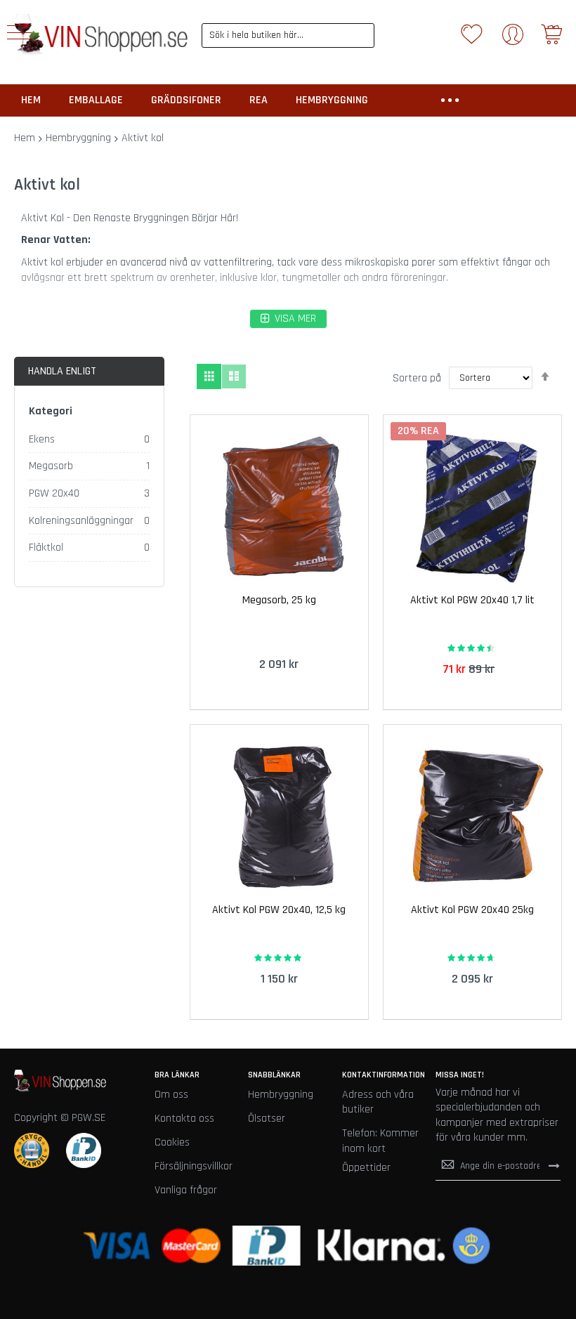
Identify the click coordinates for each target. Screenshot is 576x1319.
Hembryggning (78, 138)
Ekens (42, 439)
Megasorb (51, 466)
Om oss (171, 1094)
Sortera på (417, 377)
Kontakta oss (184, 1118)
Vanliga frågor (186, 1190)
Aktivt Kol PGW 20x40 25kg (472, 910)
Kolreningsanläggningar (81, 520)
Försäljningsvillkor (194, 1166)
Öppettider (366, 1167)
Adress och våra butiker (378, 1102)
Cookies (172, 1142)
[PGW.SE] (101, 35)
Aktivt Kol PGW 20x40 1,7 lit (472, 600)
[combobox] (288, 35)
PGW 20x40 (54, 493)
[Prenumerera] (554, 1166)
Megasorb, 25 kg (279, 600)
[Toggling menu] (19, 32)
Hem (24, 138)
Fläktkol (46, 547)
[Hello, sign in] (512, 39)
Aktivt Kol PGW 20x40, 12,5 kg (279, 910)
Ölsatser (266, 1118)
